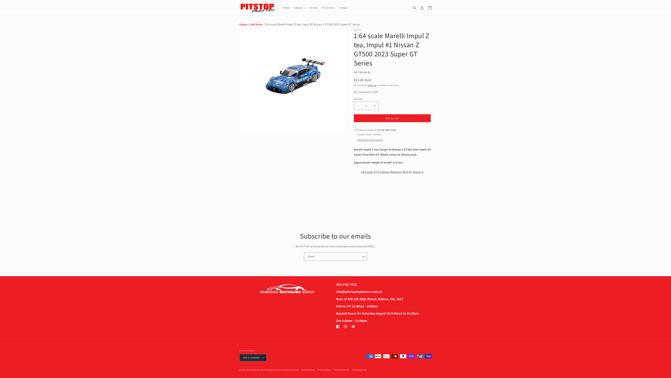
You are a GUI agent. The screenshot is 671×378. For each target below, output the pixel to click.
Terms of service (341, 370)
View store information (370, 139)
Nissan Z (418, 172)
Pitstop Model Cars (255, 370)
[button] (299, 7)
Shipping (371, 85)
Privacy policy (324, 370)
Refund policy (308, 370)
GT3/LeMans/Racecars (388, 172)
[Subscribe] (363, 257)
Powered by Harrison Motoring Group (281, 370)
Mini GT (407, 172)
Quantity (358, 98)
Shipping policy (359, 370)
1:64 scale (367, 172)
